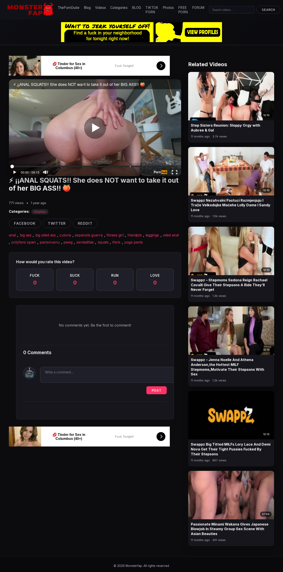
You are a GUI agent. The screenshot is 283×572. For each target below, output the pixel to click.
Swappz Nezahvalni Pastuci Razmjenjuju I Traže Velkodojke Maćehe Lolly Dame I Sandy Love (230, 205)
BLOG (136, 8)
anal (12, 235)
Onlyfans (40, 211)
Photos (168, 8)
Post (156, 390)
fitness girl (115, 235)
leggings (152, 235)
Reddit (85, 223)
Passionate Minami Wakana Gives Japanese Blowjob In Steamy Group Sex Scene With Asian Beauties (229, 529)
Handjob (135, 235)
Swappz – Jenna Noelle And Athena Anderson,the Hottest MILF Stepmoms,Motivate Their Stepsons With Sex (227, 367)
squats (103, 242)
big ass (25, 235)
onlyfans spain (23, 242)
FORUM (198, 8)
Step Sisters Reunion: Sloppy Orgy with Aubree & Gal (225, 127)
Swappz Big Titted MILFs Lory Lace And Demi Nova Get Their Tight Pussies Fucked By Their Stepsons (230, 449)
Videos (100, 8)
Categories (119, 8)
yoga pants (133, 242)
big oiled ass (45, 235)
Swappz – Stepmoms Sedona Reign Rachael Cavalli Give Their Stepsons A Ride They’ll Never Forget (229, 285)
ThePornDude (68, 8)
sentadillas (85, 242)
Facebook (25, 223)
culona (65, 235)
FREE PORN (183, 10)
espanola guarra (89, 235)
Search (268, 10)
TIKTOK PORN (151, 10)
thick (116, 242)
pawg (68, 242)
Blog (87, 8)
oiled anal (171, 235)
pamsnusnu (49, 242)
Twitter (57, 223)
